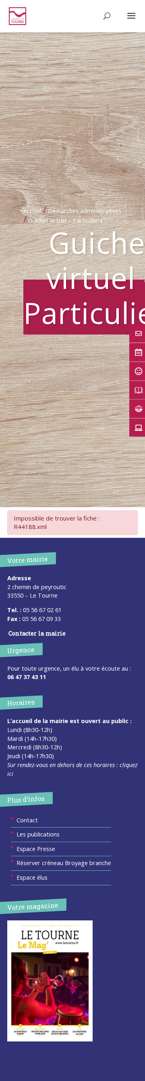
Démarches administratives (84, 211)
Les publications (38, 834)
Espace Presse (36, 849)
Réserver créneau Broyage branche (64, 863)
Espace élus (32, 877)
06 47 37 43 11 (26, 677)
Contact (27, 820)
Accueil (32, 211)
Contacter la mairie (37, 633)
